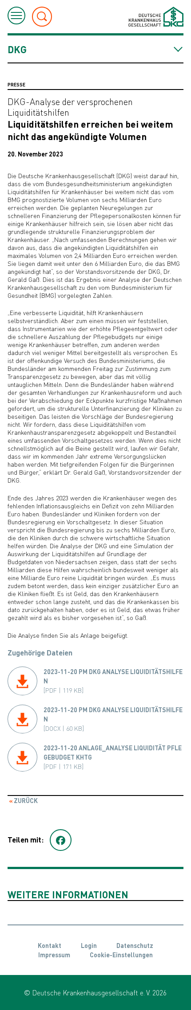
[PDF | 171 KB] (113, 757)
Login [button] (89, 945)
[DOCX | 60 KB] (113, 719)
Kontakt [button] (49, 945)
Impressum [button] (54, 955)
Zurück (25, 800)
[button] (61, 840)
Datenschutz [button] (134, 945)
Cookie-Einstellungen (121, 955)
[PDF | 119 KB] (113, 680)
